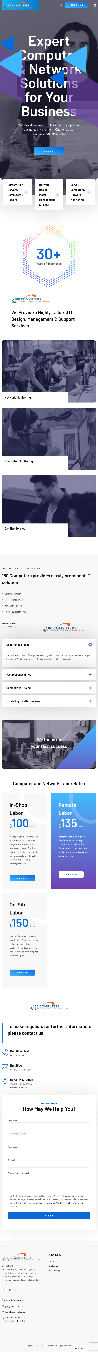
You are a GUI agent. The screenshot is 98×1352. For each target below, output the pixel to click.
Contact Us (53, 1265)
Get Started (77, 5)
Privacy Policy (66, 1202)
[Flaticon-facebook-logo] (4, 1289)
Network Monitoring (17, 397)
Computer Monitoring (18, 461)
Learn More (49, 151)
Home (51, 1261)
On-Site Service (15, 528)
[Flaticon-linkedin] (10, 1289)
